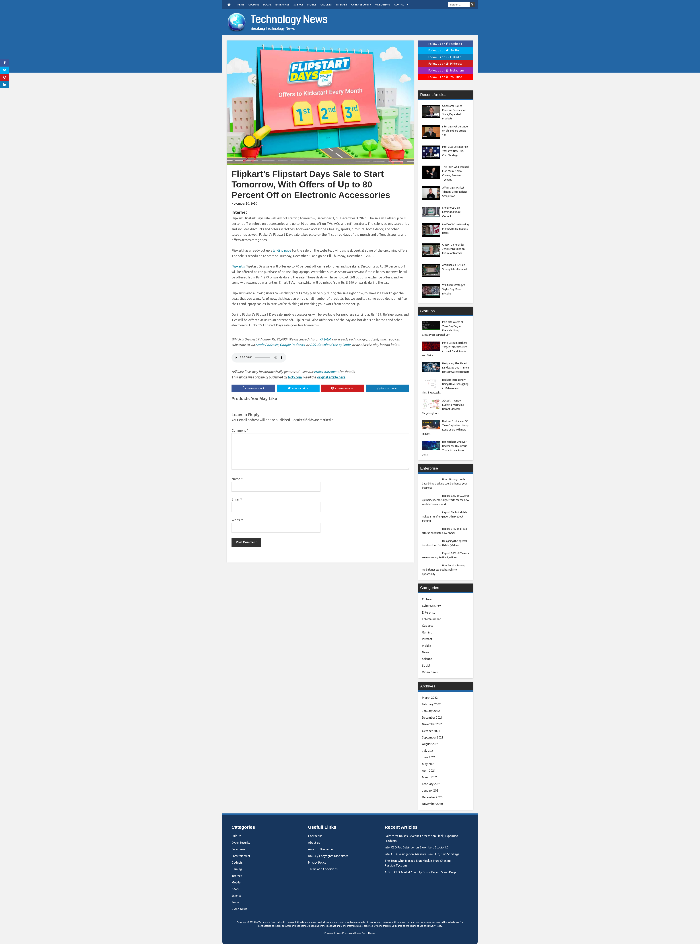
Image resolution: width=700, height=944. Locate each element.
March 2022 (430, 697)
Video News (382, 4)
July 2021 (428, 750)
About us (314, 842)
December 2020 (432, 797)
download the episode (334, 344)
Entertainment (431, 619)
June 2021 (428, 757)
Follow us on (445, 43)
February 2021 (431, 784)
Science (298, 4)
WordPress (342, 933)
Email (237, 499)
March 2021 (430, 777)
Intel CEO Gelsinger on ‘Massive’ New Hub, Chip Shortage (422, 854)
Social (267, 4)
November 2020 (432, 803)
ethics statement (326, 371)
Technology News (289, 20)
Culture (253, 4)
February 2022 (431, 704)
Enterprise (282, 4)
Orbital (325, 339)
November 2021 (432, 724)
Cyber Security (361, 4)
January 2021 (431, 790)
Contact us (315, 836)
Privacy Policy (317, 862)
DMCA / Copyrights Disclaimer (328, 856)
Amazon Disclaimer (321, 849)
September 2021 (432, 737)
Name (237, 479)
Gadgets (326, 4)
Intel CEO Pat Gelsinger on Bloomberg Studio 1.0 (416, 847)
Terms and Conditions (323, 869)
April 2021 (428, 770)
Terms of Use (416, 926)
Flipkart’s (238, 266)
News (241, 4)
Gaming (427, 632)
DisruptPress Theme (364, 933)
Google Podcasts (292, 344)
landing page (282, 250)
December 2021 (432, 717)
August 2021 (430, 744)
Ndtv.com (295, 377)
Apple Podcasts (266, 344)
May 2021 (428, 764)
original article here (331, 377)
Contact (400, 4)
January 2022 (431, 710)
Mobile (311, 4)
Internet (341, 4)
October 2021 (431, 730)
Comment (240, 430)
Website (238, 520)
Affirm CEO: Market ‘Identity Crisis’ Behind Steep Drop (420, 872)
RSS (313, 344)
